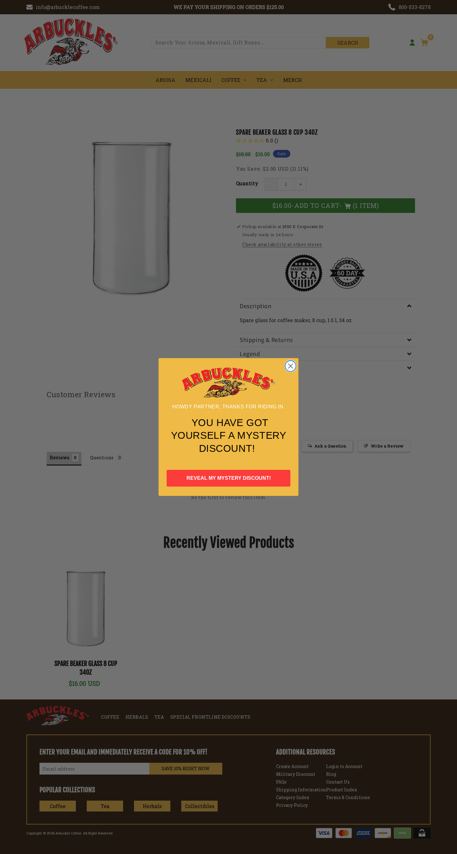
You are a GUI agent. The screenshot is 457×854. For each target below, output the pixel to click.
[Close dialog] (290, 366)
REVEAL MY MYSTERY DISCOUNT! (229, 478)
